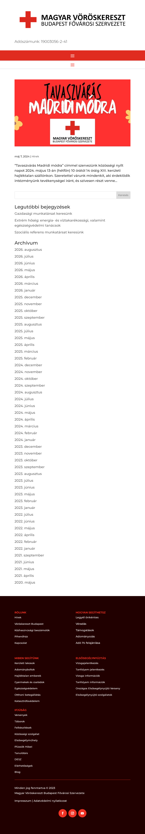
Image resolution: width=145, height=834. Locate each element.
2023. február (26, 501)
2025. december (28, 297)
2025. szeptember (30, 317)
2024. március (26, 426)
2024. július (24, 399)
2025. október (26, 311)
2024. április (25, 419)
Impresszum (23, 800)
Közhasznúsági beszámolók (32, 630)
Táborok (20, 721)
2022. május (25, 528)
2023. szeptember (30, 467)
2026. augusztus (28, 250)
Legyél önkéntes (87, 617)
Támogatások (85, 630)
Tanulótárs (21, 753)
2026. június (25, 263)
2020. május (25, 582)
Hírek (35, 156)
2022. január (25, 548)
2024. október (26, 379)
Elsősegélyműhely (26, 740)
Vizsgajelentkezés (87, 663)
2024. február (26, 433)
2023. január (25, 508)
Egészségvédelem (26, 688)
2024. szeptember (30, 385)
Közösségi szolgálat (27, 734)
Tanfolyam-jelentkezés (90, 669)
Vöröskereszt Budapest (29, 623)
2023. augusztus (28, 474)
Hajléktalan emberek (28, 675)
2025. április (24, 345)
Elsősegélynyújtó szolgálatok (94, 694)
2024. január (25, 440)
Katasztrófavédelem (27, 700)
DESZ (18, 759)
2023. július (24, 481)
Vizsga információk (88, 675)
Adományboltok (25, 669)
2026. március (26, 284)
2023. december (28, 447)
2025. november (28, 304)
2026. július (24, 256)
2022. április (24, 535)
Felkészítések (23, 727)
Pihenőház (21, 636)
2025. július (24, 331)
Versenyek (21, 714)
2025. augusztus (28, 324)
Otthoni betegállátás (28, 694)
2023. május (25, 494)
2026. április (25, 277)
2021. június (24, 562)
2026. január (25, 290)
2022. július (24, 514)
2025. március (26, 351)
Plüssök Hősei (23, 746)
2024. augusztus (28, 392)
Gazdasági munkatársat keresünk (43, 214)
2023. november (28, 453)
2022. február (26, 542)
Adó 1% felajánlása (88, 643)
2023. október (26, 460)
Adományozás (85, 636)
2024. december (28, 365)
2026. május (25, 270)
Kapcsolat (21, 642)
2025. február (26, 358)
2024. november (28, 372)
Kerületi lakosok (25, 663)
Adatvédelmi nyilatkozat (50, 800)
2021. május (24, 569)
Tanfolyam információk (90, 682)
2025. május (25, 338)
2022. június (25, 521)
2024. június (25, 406)
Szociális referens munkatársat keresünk (49, 232)
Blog (17, 771)
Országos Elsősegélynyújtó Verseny (98, 688)
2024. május (25, 413)
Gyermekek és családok (29, 682)
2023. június (25, 487)
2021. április (24, 576)
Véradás (81, 624)
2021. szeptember (29, 555)
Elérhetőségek (24, 765)
